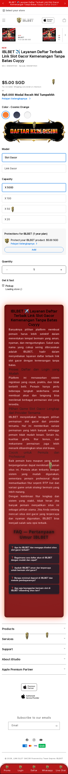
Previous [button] (3, 3)
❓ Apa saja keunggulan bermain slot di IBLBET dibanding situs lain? (30, 589)
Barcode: (22, 66)
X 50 (7, 208)
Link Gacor (11, 168)
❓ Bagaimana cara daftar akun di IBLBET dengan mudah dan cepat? (31, 558)
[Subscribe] (56, 726)
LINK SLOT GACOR (22, 759)
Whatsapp (47, 770)
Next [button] (65, 3)
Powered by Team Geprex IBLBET (47, 759)
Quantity (7, 261)
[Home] (25, 20)
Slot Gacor (11, 157)
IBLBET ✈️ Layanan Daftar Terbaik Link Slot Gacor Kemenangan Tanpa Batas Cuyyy (34, 3)
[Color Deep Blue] (16, 114)
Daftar (34, 770)
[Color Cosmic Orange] (5, 115)
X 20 (7, 219)
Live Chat (61, 770)
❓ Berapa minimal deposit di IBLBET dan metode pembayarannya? (32, 579)
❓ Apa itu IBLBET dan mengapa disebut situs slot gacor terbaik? (34, 548)
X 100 (8, 198)
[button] (4, 20)
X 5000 (9, 187)
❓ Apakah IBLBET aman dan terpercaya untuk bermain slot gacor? (31, 569)
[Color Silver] (27, 114)
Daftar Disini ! (51, 4)
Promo (7, 770)
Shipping (18, 87)
